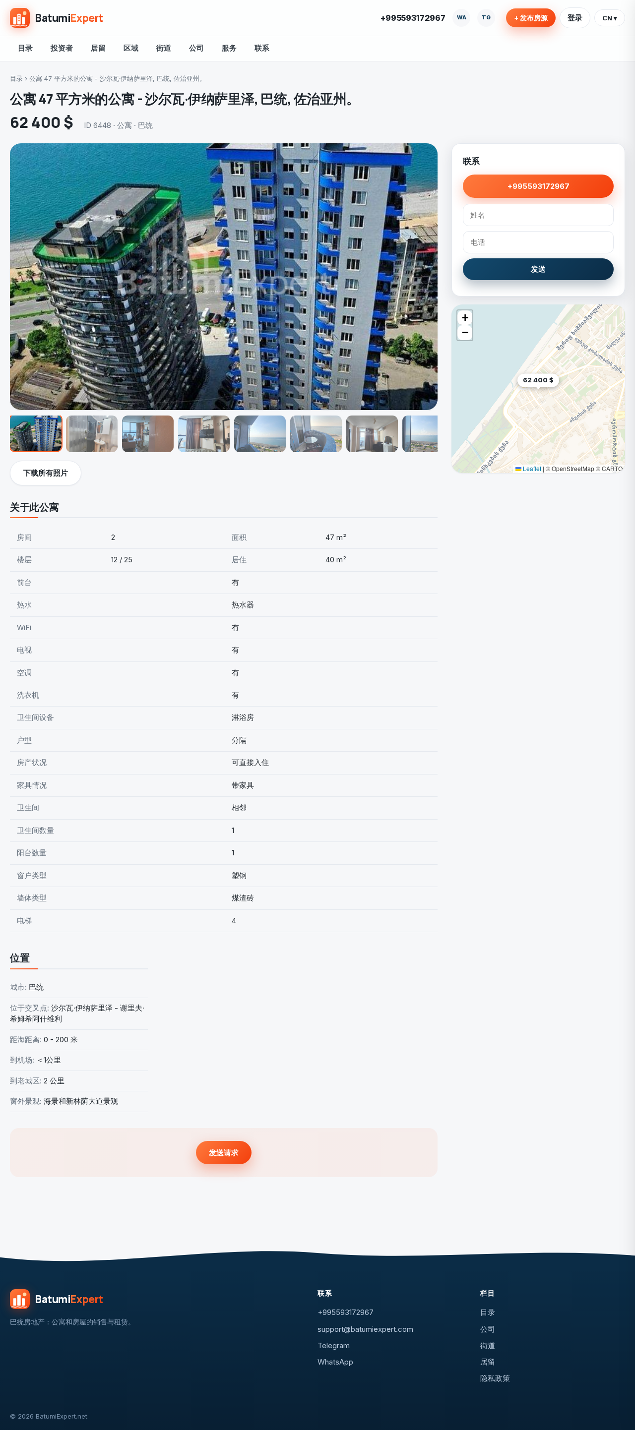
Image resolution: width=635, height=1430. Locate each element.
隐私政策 (495, 1378)
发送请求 (224, 1152)
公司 (196, 48)
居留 (98, 48)
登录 (575, 17)
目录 (25, 48)
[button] (559, 395)
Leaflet (531, 468)
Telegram (334, 1345)
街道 (163, 48)
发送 (538, 269)
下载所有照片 (45, 472)
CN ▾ (609, 18)
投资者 (62, 48)
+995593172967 (413, 18)
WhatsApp (335, 1362)
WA (461, 17)
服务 (229, 48)
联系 (261, 48)
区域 (131, 48)
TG (486, 17)
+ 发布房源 (531, 18)
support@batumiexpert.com (365, 1329)
